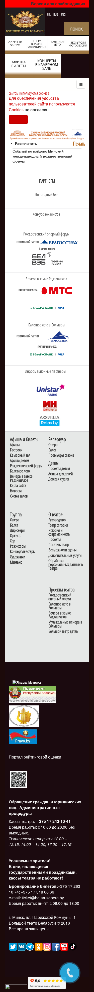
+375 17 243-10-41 (53, 821)
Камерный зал (20, 455)
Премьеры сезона (61, 455)
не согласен (37, 109)
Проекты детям (59, 468)
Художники (17, 557)
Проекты (54, 539)
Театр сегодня (58, 525)
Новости (16, 491)
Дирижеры (17, 530)
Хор (12, 541)
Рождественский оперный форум (59, 597)
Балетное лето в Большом (59, 606)
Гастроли (16, 450)
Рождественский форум (26, 466)
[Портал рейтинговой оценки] (18, 779)
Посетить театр (58, 545)
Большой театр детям (63, 631)
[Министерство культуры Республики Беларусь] (24, 715)
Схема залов (19, 496)
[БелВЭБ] (47, 259)
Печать (79, 144)
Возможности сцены (62, 550)
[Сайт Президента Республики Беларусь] (32, 694)
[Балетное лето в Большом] (58, 336)
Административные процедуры (34, 810)
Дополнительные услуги (64, 555)
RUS (56, 14)
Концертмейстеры (22, 551)
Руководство (57, 520)
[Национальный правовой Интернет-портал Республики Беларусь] (23, 736)
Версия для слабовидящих (58, 4)
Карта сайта (18, 485)
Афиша (15, 445)
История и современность (59, 532)
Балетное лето (20, 471)
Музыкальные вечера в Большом (65, 624)
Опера (53, 445)
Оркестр (15, 536)
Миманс (16, 562)
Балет (52, 450)
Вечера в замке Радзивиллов (21, 478)
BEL (49, 14)
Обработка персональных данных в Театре (65, 564)
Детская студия (58, 479)
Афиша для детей (60, 474)
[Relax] (49, 420)
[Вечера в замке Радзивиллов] (56, 290)
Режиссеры (18, 546)
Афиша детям (19, 460)
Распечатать (26, 143)
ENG (63, 14)
